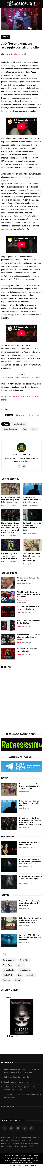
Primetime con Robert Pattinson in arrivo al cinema (32, 499)
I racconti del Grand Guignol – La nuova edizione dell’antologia (31, 557)
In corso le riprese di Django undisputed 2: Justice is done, (10, 499)
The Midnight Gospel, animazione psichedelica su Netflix (28, 594)
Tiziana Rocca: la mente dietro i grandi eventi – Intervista (29, 903)
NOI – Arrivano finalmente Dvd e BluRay (28, 622)
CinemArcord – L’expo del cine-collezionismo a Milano (28, 637)
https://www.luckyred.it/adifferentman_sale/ (21, 378)
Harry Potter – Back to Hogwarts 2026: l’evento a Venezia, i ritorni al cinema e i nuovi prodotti (10, 527)
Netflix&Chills (8, 975)
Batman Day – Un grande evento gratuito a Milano (9, 556)
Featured (20, 965)
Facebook (7, 1106)
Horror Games (24, 970)
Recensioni (21, 600)
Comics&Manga (9, 960)
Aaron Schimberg (10, 429)
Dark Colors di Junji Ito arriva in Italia (17, 1077)
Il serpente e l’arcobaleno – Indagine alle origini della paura (30, 878)
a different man (20, 424)
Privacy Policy (30, 1165)
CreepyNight (24, 960)
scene (34, 429)
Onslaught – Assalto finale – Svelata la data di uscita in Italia (32, 526)
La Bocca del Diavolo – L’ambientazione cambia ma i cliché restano (30, 861)
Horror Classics (8, 970)
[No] (40, 1161)
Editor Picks (7, 965)
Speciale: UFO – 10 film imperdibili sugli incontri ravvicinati (30, 937)
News (5, 37)
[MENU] (2, 4)
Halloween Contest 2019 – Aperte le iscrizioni (29, 608)
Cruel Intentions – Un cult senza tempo (30, 843)
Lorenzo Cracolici (11, 54)
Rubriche (6, 980)
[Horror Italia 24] (23, 7)
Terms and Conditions (15, 1165)
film (24, 429)
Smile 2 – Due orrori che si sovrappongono (19, 1082)
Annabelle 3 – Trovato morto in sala (27, 650)
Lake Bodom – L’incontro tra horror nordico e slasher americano (30, 920)
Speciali (28, 600)
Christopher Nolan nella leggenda (28, 579)
